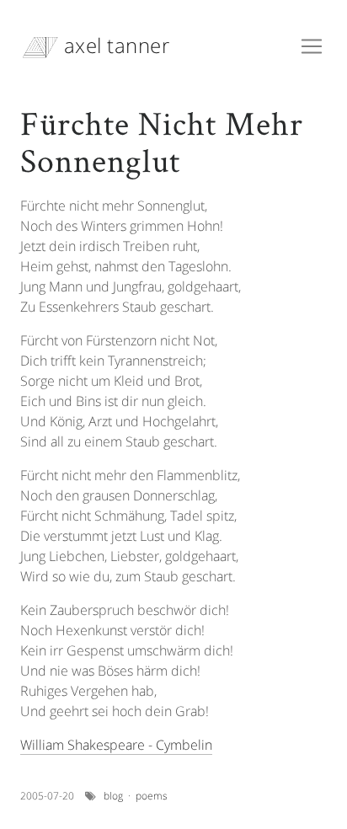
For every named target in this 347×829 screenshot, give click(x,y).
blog (113, 796)
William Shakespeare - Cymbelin (116, 744)
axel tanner (113, 45)
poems (152, 796)
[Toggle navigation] (311, 46)
